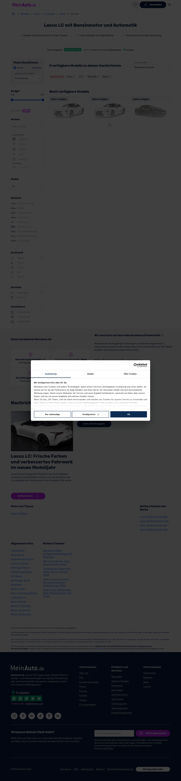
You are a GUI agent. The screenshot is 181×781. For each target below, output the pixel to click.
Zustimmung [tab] (51, 374)
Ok (128, 414)
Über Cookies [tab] (130, 374)
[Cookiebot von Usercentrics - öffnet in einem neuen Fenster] (135, 365)
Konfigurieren (89, 414)
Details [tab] (90, 374)
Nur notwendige (52, 414)
